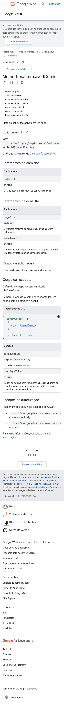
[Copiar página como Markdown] (22, 82)
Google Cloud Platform (14, 665)
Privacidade (31, 688)
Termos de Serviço (12, 568)
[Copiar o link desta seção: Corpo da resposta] (34, 280)
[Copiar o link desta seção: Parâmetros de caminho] (42, 163)
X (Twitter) (8, 623)
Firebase (7, 659)
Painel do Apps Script (14, 588)
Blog (5, 612)
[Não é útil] (23, 62)
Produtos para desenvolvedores (19, 553)
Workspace (34, 4)
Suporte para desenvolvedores (18, 563)
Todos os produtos (12, 675)
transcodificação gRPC (43, 153)
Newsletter (8, 618)
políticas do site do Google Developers (42, 487)
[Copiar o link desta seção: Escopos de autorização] (42, 400)
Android (7, 649)
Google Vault (12, 14)
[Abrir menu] (5, 4)
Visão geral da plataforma (16, 547)
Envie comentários (17, 69)
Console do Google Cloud (15, 593)
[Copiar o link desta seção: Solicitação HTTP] (31, 133)
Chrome (7, 654)
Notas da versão (11, 558)
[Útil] (18, 62)
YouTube (7, 628)
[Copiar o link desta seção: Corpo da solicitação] (37, 264)
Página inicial (9, 52)
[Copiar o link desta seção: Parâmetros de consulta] (42, 201)
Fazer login (54, 4)
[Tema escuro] (58, 316)
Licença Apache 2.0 (40, 484)
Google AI (7, 670)
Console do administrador (16, 582)
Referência (12, 55)
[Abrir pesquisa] (43, 4)
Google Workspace (28, 52)
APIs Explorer (9, 598)
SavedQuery (28, 325)
